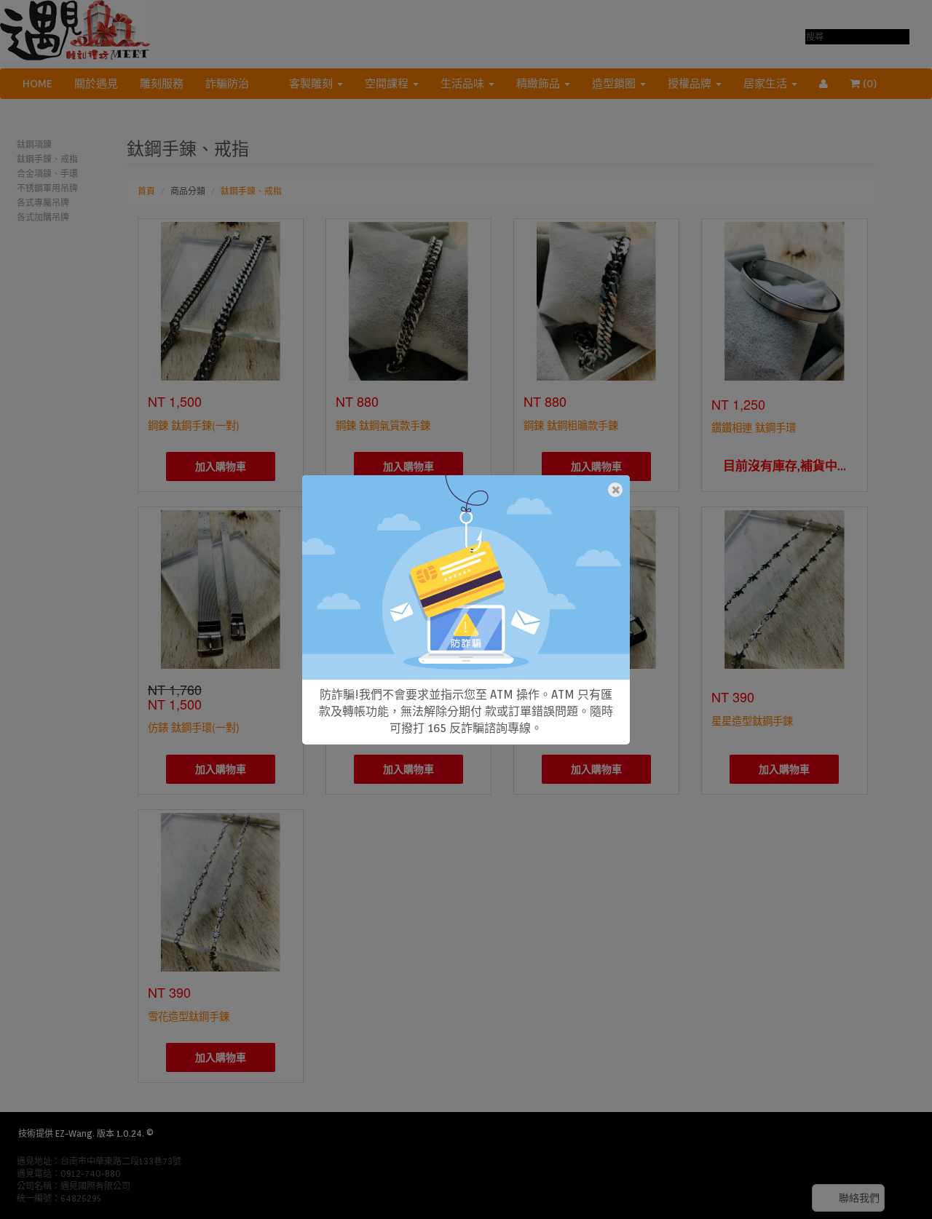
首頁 (146, 191)
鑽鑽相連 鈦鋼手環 (753, 426)
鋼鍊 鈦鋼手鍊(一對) (194, 424)
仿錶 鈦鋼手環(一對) (194, 726)
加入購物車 (220, 466)
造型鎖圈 (615, 83)
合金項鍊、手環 (47, 173)
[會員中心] (823, 83)
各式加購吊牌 (43, 217)
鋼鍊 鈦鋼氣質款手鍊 (383, 424)
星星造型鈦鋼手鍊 (752, 720)
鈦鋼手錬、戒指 (47, 159)
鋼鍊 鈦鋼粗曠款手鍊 (571, 424)
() (877, 83)
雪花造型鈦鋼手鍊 (188, 1015)
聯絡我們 (859, 1198)
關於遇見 (96, 83)
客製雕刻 (312, 83)
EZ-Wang (73, 1133)
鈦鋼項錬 (34, 144)
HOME (37, 83)
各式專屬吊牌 (43, 202)
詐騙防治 (227, 83)
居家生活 (766, 83)
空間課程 (388, 83)
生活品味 (464, 83)
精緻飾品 (539, 83)
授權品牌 (691, 83)
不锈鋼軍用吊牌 (47, 188)
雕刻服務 (161, 83)
